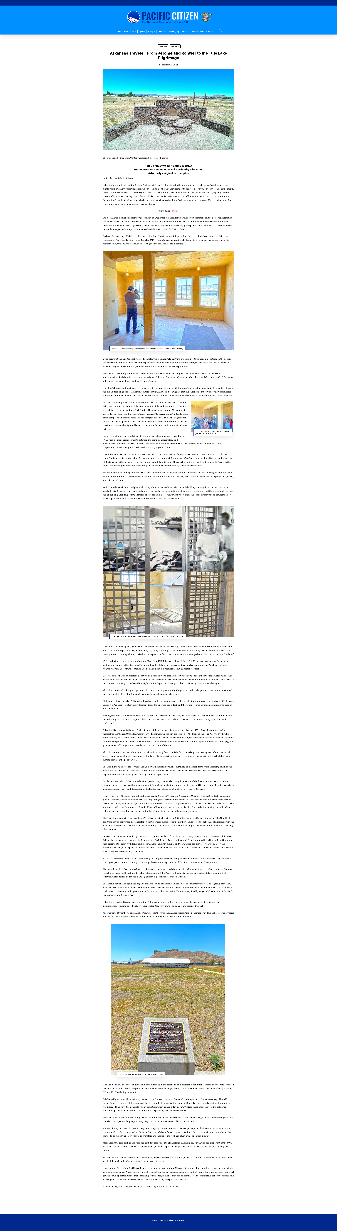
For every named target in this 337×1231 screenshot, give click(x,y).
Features (163, 46)
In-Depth (175, 46)
